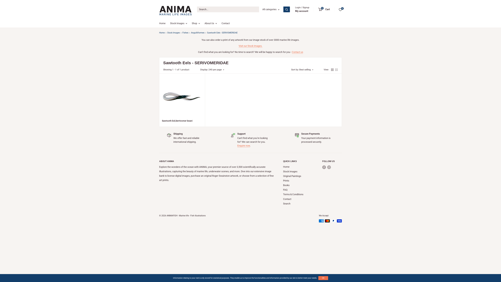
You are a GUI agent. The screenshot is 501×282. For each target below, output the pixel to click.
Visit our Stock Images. (250, 46)
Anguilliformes (197, 32)
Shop (194, 23)
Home (162, 23)
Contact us (297, 52)
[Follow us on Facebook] (324, 167)
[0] (340, 9)
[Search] (286, 9)
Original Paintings (292, 176)
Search (286, 203)
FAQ (285, 189)
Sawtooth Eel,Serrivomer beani (177, 120)
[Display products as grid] (332, 70)
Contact (226, 23)
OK (323, 278)
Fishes (185, 32)
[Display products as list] (336, 70)
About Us (209, 23)
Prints (286, 180)
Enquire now (243, 145)
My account (301, 11)
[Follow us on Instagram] (329, 167)
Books (286, 185)
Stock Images (177, 23)
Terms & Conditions (293, 194)
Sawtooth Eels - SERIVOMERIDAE (222, 32)
